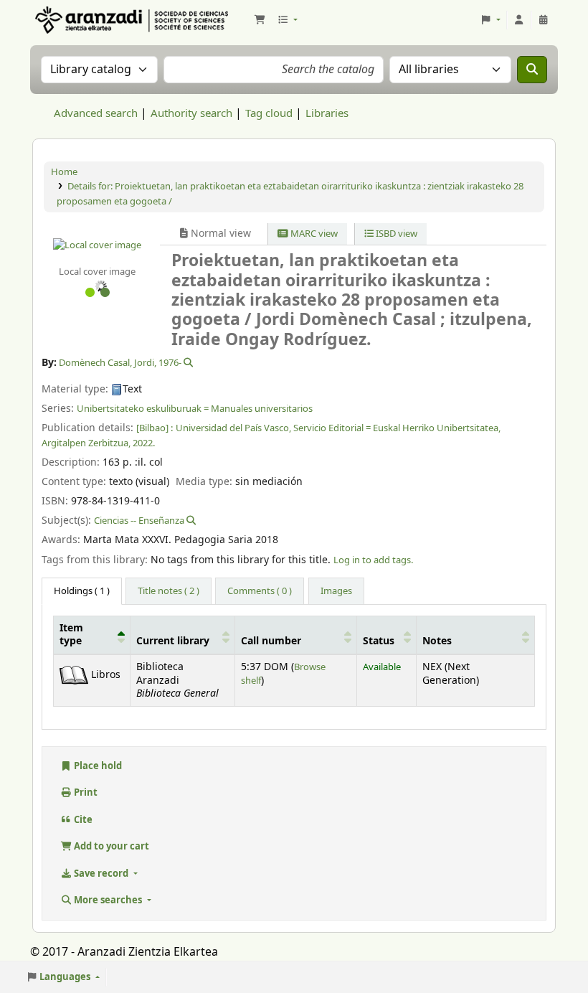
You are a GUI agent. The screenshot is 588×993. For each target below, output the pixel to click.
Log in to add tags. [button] (373, 560)
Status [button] (378, 641)
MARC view (313, 233)
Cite (82, 820)
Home (64, 172)
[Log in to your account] (519, 20)
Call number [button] (271, 641)
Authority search (191, 113)
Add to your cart (110, 846)
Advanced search (96, 113)
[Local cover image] (97, 245)
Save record (101, 873)
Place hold (97, 766)
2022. (144, 443)
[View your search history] (543, 20)
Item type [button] (71, 635)
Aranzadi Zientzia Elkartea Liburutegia (69, 20)
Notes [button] (437, 641)
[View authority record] (187, 363)
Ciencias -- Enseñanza (139, 520)
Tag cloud (269, 113)
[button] (259, 20)
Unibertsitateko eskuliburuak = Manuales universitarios (195, 408)
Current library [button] (172, 641)
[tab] (168, 591)
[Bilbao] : (154, 428)
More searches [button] (108, 900)
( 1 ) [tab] (82, 591)
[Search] (532, 69)
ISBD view (395, 233)
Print (85, 792)
